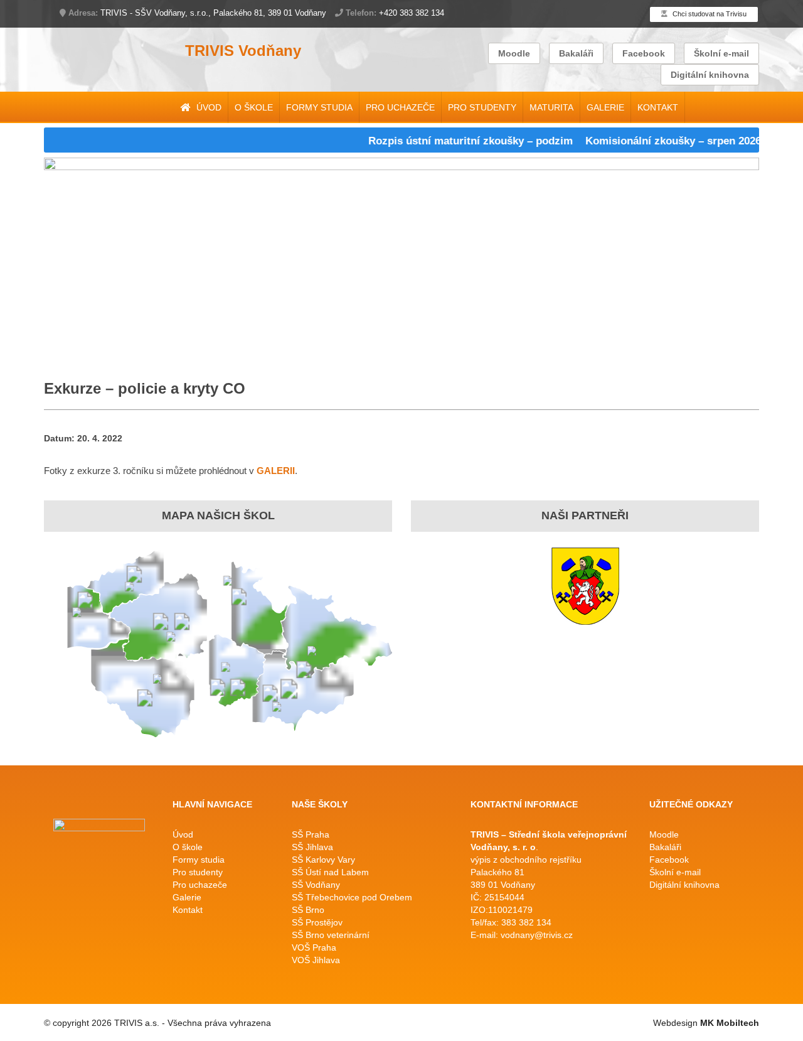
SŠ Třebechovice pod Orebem (352, 897)
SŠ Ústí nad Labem (330, 872)
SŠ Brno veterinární (331, 935)
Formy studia (319, 107)
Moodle (514, 53)
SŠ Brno (308, 910)
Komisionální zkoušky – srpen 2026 (657, 141)
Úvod (207, 107)
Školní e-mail (721, 53)
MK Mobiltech (729, 1023)
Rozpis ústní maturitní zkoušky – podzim (455, 141)
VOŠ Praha (314, 947)
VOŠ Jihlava (316, 960)
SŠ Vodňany (316, 885)
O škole (254, 107)
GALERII (276, 470)
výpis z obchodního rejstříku (526, 860)
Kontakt (657, 107)
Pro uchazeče (400, 107)
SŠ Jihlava (312, 847)
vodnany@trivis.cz (537, 935)
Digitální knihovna (710, 75)
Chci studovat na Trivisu (709, 14)
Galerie (605, 107)
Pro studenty (482, 107)
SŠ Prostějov (317, 922)
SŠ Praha (310, 834)
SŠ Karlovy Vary (323, 860)
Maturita (551, 107)
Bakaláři (576, 53)
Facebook (643, 53)
